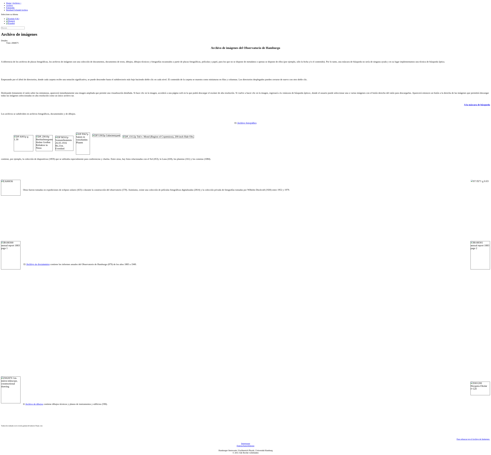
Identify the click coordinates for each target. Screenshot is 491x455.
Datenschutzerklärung (245, 446)
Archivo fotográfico (247, 123)
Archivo (9, 5)
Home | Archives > (13, 3)
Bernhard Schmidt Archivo (17, 10)
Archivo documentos (38, 264)
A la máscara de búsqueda (477, 104)
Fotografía (10, 8)
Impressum (245, 443)
